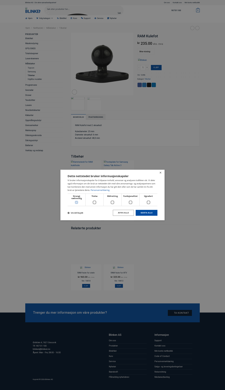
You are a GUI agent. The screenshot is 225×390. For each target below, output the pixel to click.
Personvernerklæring (100, 190)
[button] (75, 212)
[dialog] (112, 195)
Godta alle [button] (146, 212)
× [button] (160, 173)
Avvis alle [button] (123, 212)
